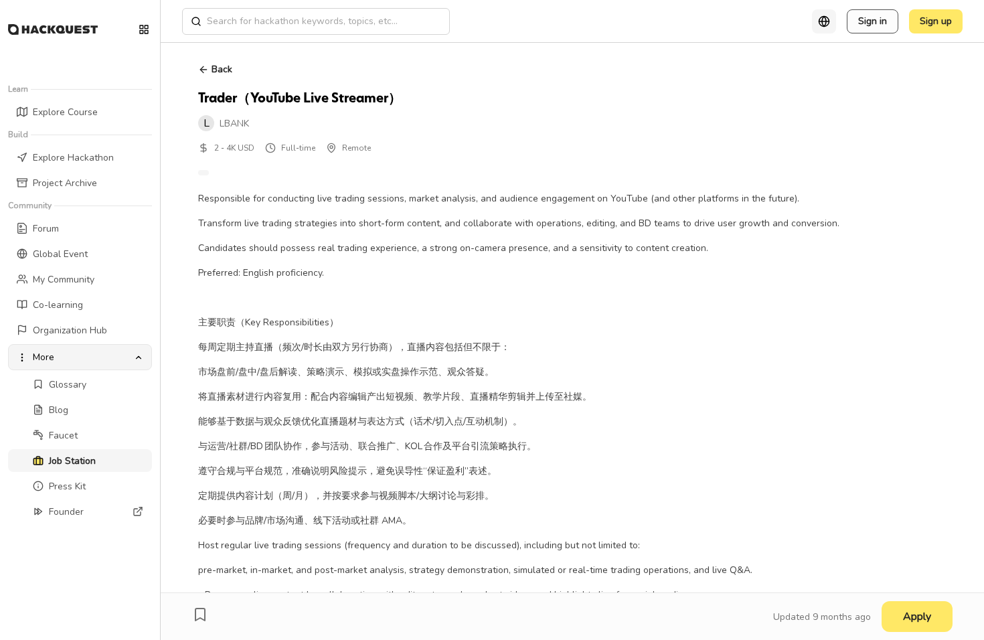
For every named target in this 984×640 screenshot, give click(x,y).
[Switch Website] (144, 29)
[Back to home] (53, 29)
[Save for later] (200, 615)
